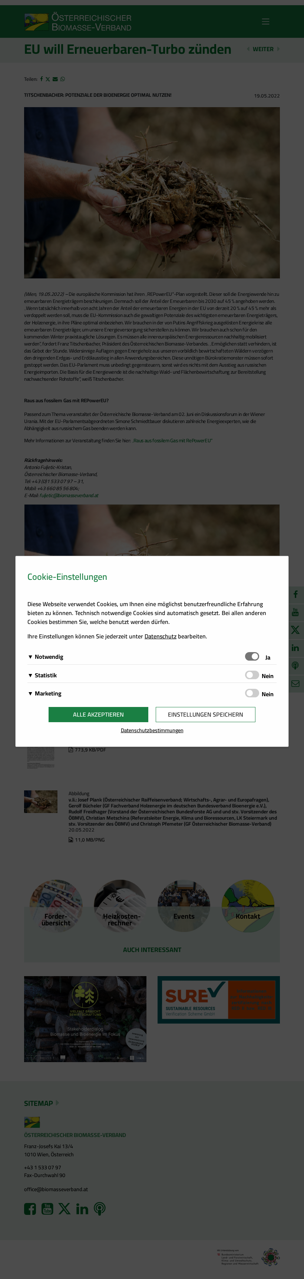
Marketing (48, 693)
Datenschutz (160, 636)
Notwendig (49, 656)
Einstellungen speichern (205, 714)
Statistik (46, 675)
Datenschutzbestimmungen (152, 730)
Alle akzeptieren (98, 714)
